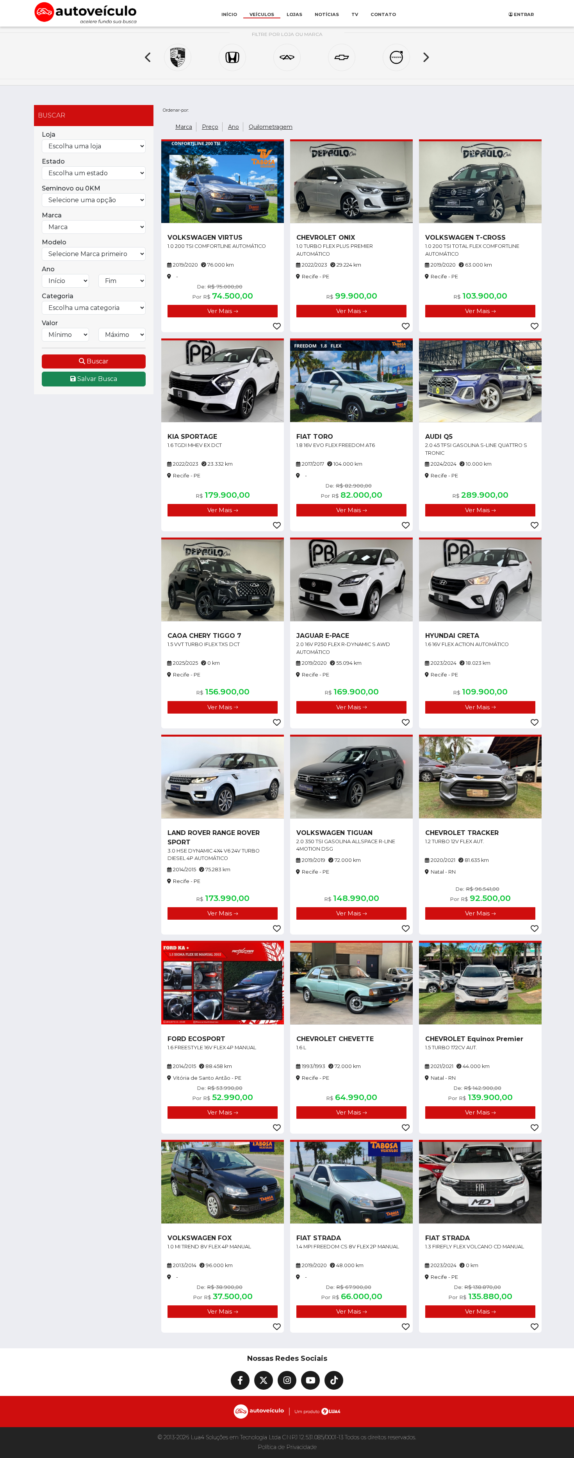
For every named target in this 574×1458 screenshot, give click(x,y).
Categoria (57, 296)
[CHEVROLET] (341, 57)
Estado (53, 161)
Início (229, 14)
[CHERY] (287, 57)
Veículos (262, 14)
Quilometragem (270, 126)
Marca (52, 215)
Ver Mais (220, 311)
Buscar (97, 361)
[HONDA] (232, 57)
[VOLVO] (396, 57)
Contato (383, 14)
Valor (50, 323)
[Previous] (148, 57)
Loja (48, 134)
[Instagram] (287, 1380)
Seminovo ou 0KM (71, 188)
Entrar (523, 14)
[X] (263, 1380)
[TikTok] (333, 1380)
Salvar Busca (96, 379)
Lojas (294, 14)
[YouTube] (310, 1380)
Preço (210, 126)
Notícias (327, 14)
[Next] (425, 57)
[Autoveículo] (85, 12)
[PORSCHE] (177, 57)
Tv (354, 14)
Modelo (54, 242)
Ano (48, 269)
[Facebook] (240, 1380)
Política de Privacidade (287, 1447)
